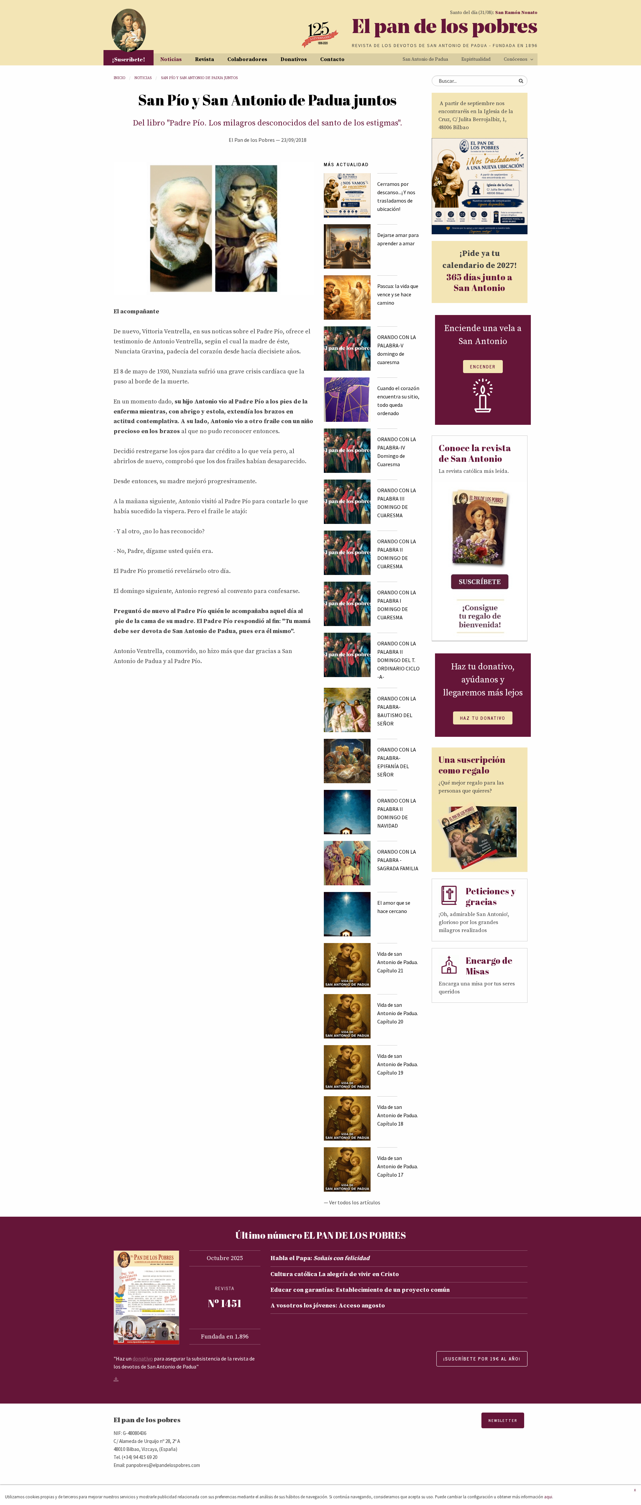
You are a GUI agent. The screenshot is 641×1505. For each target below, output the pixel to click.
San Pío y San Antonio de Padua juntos (199, 78)
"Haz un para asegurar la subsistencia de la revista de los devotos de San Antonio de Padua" (184, 1362)
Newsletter (502, 1420)
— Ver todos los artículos (352, 1202)
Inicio (119, 78)
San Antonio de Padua (425, 59)
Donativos (293, 59)
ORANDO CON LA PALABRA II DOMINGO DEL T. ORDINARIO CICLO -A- (398, 660)
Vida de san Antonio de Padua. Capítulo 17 (397, 1166)
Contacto (332, 59)
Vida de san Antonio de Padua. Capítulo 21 (397, 962)
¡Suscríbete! (128, 59)
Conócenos (515, 59)
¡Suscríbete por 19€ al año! (481, 1358)
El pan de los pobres (445, 28)
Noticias (171, 59)
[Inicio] (129, 30)
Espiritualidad (475, 59)
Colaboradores (247, 59)
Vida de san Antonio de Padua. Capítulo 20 (397, 1013)
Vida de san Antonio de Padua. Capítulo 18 (397, 1115)
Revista (204, 59)
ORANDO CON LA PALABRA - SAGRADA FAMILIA (397, 860)
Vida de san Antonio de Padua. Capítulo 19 (397, 1064)
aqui (548, 1496)
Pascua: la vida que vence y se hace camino (397, 294)
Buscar (520, 80)
